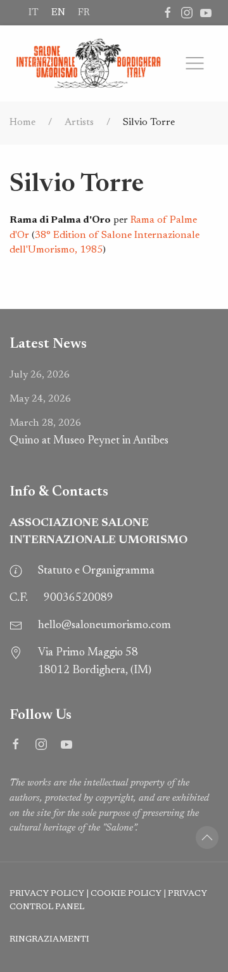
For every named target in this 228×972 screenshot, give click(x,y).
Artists (79, 122)
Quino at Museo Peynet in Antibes (89, 432)
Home (22, 122)
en (58, 13)
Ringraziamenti (49, 939)
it (33, 13)
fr (83, 13)
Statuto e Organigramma (96, 571)
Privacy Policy (47, 894)
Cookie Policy (126, 894)
